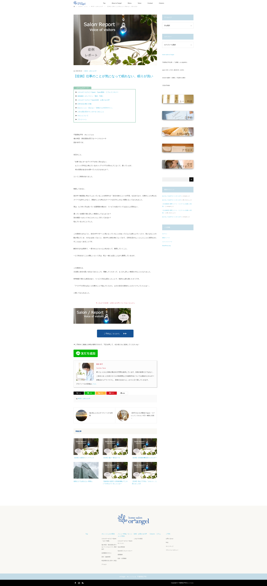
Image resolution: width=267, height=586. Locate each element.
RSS (82, 582)
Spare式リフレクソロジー (125, 551)
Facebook (75, 582)
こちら (94, 384)
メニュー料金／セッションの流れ (125, 535)
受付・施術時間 (106, 557)
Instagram (78, 582)
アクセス (104, 564)
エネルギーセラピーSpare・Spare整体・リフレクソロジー (97, 92)
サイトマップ (169, 546)
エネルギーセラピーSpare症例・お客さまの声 (93, 100)
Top (104, 3)
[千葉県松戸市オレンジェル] (133, 523)
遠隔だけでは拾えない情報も (83, 481)
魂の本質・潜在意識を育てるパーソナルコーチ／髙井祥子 (109, 547)
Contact (150, 3)
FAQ (167, 542)
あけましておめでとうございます (171, 196)
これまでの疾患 (138, 538)
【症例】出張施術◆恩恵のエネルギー (144, 457)
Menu (130, 3)
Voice (139, 3)
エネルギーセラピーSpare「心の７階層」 (109, 540)
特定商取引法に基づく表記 (109, 560)
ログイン (164, 234)
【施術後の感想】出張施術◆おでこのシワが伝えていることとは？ (115, 482)
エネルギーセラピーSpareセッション (125, 542)
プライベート (82, 119)
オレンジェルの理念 (108, 534)
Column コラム (155, 534)
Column (161, 3)
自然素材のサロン (107, 553)
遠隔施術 (120, 554)
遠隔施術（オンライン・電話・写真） (90, 96)
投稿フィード (166, 237)
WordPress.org (166, 245)
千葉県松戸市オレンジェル (185, 583)
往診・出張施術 (122, 558)
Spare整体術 (121, 547)
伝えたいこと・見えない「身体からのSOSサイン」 (95, 108)
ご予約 (168, 534)
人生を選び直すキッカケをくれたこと (90, 112)
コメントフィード (167, 241)
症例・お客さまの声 (140, 534)
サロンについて (82, 115)
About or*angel (117, 3)
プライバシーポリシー (172, 550)
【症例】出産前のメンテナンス (84, 457)
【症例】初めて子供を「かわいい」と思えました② (144, 482)
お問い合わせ (169, 538)
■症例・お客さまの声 (90, 71)
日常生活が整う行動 (84, 104)
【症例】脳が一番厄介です (111, 457)
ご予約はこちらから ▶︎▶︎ (115, 334)
